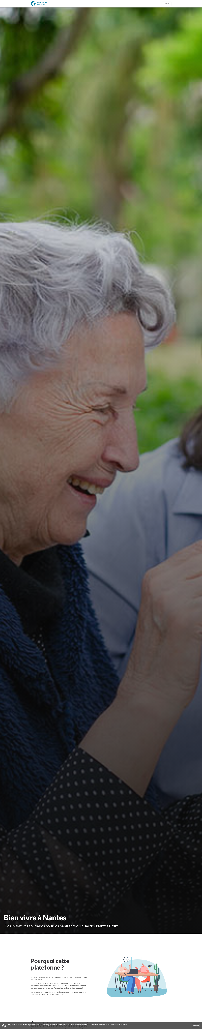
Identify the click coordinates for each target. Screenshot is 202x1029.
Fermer (196, 1026)
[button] (166, 4)
